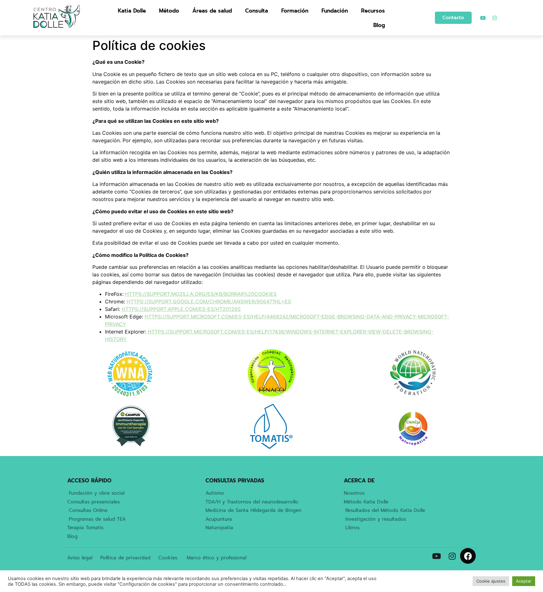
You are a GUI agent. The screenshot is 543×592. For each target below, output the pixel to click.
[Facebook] (468, 556)
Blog (379, 25)
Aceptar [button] (523, 581)
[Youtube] (483, 18)
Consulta (256, 11)
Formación (294, 11)
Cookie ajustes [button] (490, 581)
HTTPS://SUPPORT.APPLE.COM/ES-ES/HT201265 (181, 309)
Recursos (373, 11)
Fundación (334, 11)
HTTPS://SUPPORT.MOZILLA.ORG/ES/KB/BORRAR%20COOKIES (201, 294)
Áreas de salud (212, 11)
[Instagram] (495, 18)
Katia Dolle (132, 11)
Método (169, 11)
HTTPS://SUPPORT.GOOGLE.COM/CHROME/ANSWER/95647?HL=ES (209, 301)
